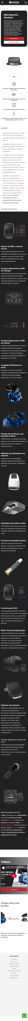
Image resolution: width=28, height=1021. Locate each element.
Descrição (4, 128)
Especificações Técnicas (9, 209)
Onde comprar (14, 38)
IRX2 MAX (11, 820)
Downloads (14, 959)
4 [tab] (15, 76)
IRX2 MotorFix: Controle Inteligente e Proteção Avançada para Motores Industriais (13, 935)
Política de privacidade (14, 963)
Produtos (14, 968)
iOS (19, 193)
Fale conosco (14, 961)
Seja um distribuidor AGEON (14, 970)
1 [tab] (10, 76)
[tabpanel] (14, 61)
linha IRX (6, 133)
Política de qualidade (14, 966)
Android (14, 193)
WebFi (12, 188)
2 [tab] (12, 76)
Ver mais (14, 890)
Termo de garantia (14, 975)
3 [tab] (14, 76)
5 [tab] (17, 76)
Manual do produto (14, 42)
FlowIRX (18, 190)
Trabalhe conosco (14, 977)
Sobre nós (14, 973)
